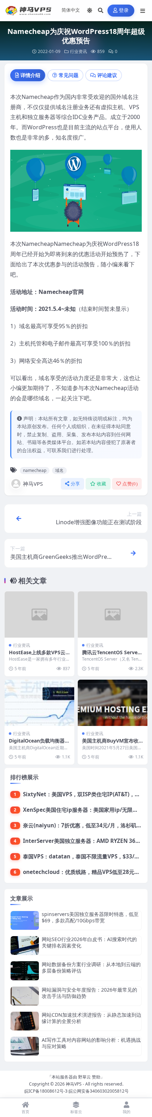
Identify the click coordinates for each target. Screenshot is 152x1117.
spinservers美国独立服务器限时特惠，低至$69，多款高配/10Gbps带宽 (90, 917)
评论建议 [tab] (107, 75)
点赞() (130, 483)
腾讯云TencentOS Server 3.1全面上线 (111, 655)
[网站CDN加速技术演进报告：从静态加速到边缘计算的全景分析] (25, 1021)
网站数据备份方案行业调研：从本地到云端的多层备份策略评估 (91, 967)
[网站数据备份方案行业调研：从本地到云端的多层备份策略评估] (25, 970)
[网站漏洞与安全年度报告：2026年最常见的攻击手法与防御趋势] (25, 996)
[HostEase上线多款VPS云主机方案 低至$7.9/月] (39, 614)
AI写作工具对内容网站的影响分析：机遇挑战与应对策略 (91, 1043)
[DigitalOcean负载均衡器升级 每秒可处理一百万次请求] (39, 703)
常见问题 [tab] (68, 75)
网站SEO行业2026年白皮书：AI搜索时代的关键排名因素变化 (89, 942)
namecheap (34, 470)
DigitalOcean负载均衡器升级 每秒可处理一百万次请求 (39, 743)
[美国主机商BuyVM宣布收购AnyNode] (112, 703)
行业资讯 (78, 51)
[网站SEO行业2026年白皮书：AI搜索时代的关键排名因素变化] (25, 945)
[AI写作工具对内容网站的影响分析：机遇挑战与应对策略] (25, 1046)
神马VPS (33, 483)
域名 (59, 470)
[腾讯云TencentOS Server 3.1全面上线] (112, 614)
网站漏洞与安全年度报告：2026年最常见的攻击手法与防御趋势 (89, 992)
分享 (75, 483)
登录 (124, 10)
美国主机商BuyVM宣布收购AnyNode (110, 743)
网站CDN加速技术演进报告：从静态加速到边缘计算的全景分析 (91, 1017)
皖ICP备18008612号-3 (46, 1091)
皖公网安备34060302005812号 (99, 1091)
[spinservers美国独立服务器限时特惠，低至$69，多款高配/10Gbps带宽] (25, 920)
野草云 (84, 1077)
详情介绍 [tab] (30, 75)
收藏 (101, 483)
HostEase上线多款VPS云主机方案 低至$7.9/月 (37, 655)
